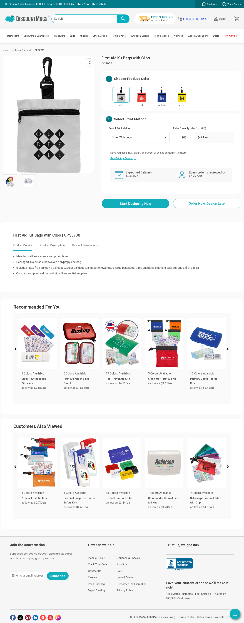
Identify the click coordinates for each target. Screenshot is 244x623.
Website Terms (224, 617)
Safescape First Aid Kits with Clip (205, 500)
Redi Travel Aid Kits (118, 378)
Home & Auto (119, 35)
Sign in (222, 18)
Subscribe (57, 576)
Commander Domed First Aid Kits (163, 500)
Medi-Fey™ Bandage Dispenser (33, 381)
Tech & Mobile (161, 35)
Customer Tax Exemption (131, 584)
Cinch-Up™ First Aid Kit (162, 378)
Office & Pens (100, 35)
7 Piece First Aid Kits (34, 498)
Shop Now (83, 4)
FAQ (119, 571)
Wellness (178, 35)
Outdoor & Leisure (139, 35)
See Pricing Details (123, 158)
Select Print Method (120, 128)
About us (122, 564)
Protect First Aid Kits (119, 498)
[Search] (123, 18)
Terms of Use (186, 617)
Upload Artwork (126, 577)
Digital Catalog (96, 590)
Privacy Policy (125, 590)
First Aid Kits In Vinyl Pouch (76, 381)
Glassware (59, 35)
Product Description (52, 245)
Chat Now (212, 4)
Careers (92, 577)
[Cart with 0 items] (236, 19)
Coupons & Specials (129, 558)
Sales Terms (204, 617)
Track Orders (234, 4)
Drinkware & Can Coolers (36, 35)
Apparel (84, 35)
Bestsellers (13, 35)
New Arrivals (230, 35)
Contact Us (94, 571)
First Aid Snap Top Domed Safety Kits (80, 500)
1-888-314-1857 (194, 19)
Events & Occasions (198, 35)
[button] (17, 350)
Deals (216, 35)
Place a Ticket (96, 558)
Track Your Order (98, 564)
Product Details (22, 245)
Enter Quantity (189, 128)
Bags (72, 35)
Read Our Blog (96, 584)
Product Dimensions (85, 245)
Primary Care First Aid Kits (204, 381)
